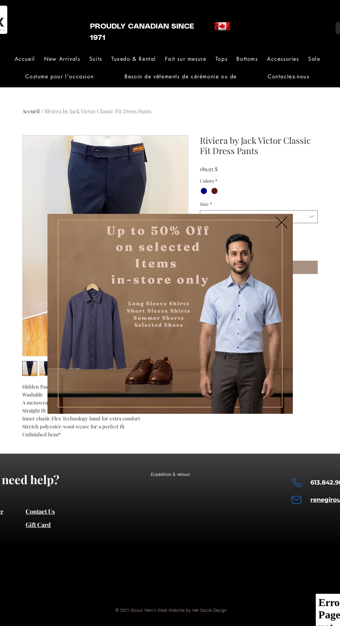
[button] (281, 222)
